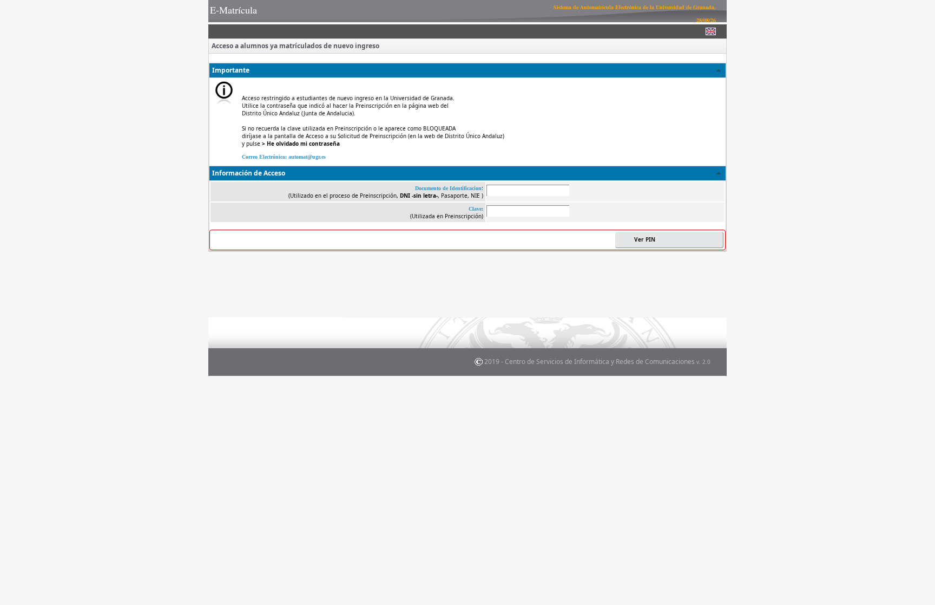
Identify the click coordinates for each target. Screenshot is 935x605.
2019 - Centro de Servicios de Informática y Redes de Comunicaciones (597, 361)
